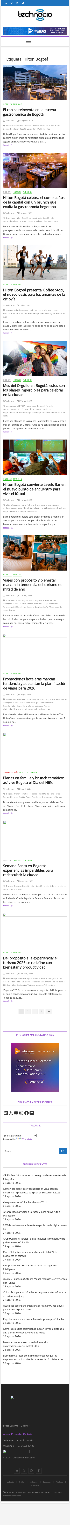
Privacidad (16, 1434)
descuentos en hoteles (16, 699)
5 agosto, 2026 (25, 213)
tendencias (22, 985)
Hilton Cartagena (48, 978)
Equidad (41, 406)
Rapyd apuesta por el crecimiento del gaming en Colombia (33, 1319)
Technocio (9, 120)
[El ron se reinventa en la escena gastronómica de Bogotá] (35, 82)
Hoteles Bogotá (48, 313)
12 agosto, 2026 (26, 120)
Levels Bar (31, 129)
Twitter (22, 1482)
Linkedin (10, 1482)
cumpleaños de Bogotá (39, 218)
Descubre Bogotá (21, 886)
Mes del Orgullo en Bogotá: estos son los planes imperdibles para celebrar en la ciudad (34, 390)
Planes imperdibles (51, 412)
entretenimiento (40, 505)
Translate (27, 1139)
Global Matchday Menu (33, 508)
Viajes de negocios (36, 985)
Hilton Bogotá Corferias (39, 600)
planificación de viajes (18, 709)
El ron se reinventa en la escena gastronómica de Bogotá (29, 112)
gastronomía (16, 508)
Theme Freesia (33, 1492)
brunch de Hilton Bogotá (17, 218)
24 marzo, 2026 (26, 881)
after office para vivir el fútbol (19, 505)
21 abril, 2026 (25, 789)
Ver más (11, 145)
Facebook (47, 1482)
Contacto (27, 1434)
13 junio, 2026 (25, 595)
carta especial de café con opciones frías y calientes (28, 310)
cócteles (27, 125)
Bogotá (7, 192)
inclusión (14, 412)
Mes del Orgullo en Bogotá (30, 412)
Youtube (59, 1482)
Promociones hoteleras (39, 709)
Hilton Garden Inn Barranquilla (27, 702)
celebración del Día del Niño (41, 794)
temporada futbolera (29, 511)
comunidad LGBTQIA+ (16, 406)
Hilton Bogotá (34, 313)
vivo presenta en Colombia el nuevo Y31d (25, 1202)
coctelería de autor (14, 125)
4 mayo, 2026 (25, 694)
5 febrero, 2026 (26, 973)
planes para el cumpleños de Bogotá (42, 221)
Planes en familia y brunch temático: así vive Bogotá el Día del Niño (33, 780)
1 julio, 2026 (24, 305)
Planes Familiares (33, 797)
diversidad (31, 406)
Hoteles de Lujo (41, 603)
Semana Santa (16, 889)
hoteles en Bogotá (18, 129)
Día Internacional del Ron (43, 125)
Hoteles (7, 104)
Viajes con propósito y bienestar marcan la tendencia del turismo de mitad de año (32, 585)
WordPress (45, 1492)
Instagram (34, 1482)
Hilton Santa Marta (19, 706)
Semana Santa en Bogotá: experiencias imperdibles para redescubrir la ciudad (28, 870)
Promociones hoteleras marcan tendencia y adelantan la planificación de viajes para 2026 (34, 683)
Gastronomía (10, 772)
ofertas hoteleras (35, 706)
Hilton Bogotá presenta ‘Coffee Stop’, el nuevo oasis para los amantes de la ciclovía (34, 294)
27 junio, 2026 (25, 401)
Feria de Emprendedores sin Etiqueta (28, 407)
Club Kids (10, 600)
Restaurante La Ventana (52, 797)
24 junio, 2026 (25, 500)
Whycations (49, 985)
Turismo (17, 104)
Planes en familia (17, 797)
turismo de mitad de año (38, 607)
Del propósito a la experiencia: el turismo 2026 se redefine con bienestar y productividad (30, 962)
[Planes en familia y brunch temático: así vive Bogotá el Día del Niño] (35, 750)
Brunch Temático (21, 794)
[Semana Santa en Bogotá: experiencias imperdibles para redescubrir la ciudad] (35, 838)
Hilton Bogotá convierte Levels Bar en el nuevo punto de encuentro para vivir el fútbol (34, 489)
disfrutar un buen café (17, 313)
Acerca (6, 1434)
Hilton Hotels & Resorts (23, 603)
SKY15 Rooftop (43, 129)
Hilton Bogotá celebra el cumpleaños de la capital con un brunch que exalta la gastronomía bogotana (33, 202)
